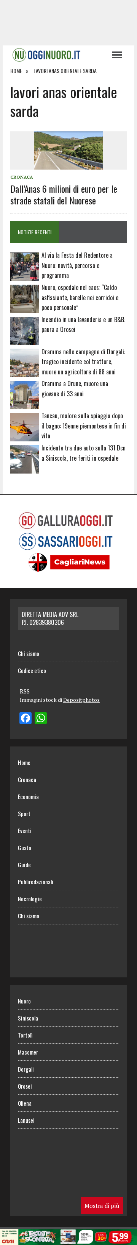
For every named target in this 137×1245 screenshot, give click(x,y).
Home (24, 762)
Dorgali (26, 1069)
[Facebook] (25, 719)
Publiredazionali (35, 881)
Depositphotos (81, 699)
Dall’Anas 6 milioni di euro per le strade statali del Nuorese (63, 194)
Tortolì (25, 1035)
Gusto (24, 847)
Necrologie (30, 898)
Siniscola (28, 1018)
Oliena (25, 1103)
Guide (24, 864)
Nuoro (24, 1001)
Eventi (25, 830)
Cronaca (21, 177)
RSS (25, 691)
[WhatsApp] (40, 719)
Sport (24, 813)
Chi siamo (28, 653)
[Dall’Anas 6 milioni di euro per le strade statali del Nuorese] (68, 164)
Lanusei (26, 1120)
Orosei (25, 1086)
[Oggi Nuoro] (57, 54)
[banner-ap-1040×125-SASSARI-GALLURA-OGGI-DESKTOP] (68, 1240)
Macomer (28, 1052)
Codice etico (32, 670)
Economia (28, 796)
